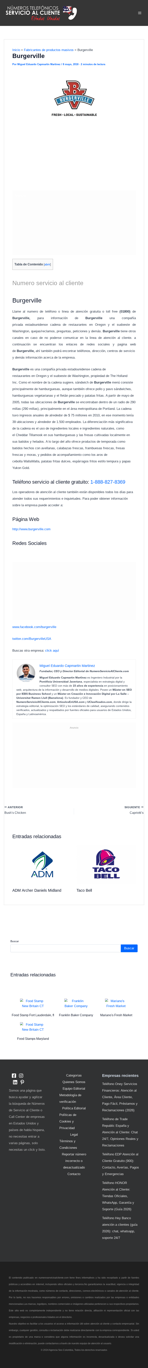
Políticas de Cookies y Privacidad (67, 1121)
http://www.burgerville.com (31, 529)
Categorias (74, 1075)
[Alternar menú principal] (139, 13)
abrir (47, 264)
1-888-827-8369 (107, 482)
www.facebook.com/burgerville (34, 627)
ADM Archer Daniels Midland (36, 890)
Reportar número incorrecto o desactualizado (74, 1160)
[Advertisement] (74, 159)
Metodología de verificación (70, 1098)
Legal (74, 1134)
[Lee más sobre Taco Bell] (106, 864)
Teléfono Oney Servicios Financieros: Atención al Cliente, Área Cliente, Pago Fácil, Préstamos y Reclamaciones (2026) (120, 1097)
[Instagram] (21, 1075)
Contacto (73, 1174)
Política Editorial (74, 1108)
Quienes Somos (73, 1082)
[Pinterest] (22, 1082)
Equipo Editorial (74, 1088)
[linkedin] (15, 1082)
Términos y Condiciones (68, 1144)
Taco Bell (84, 890)
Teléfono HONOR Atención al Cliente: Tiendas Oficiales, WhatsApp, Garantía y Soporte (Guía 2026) (118, 1196)
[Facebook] (14, 1075)
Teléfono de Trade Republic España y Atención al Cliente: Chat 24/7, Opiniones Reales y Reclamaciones (120, 1132)
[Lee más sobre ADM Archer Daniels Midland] (42, 864)
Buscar (14, 941)
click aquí (52, 650)
